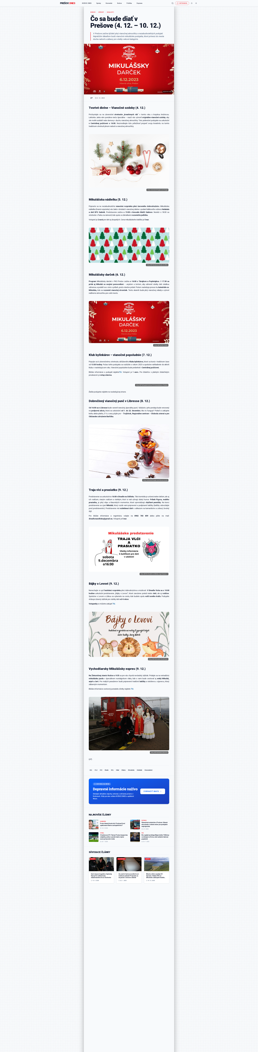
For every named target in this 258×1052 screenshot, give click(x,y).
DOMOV (93, 12)
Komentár (109, 3)
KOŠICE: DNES (87, 3)
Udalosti (110, 12)
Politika (129, 3)
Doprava (139, 3)
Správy (98, 3)
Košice (119, 3)
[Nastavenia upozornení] (192, 3)
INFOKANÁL (183, 3)
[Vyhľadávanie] (172, 3)
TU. (120, 372)
